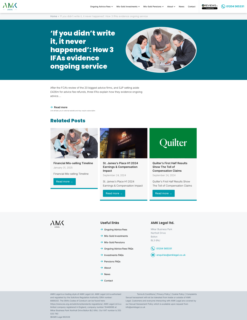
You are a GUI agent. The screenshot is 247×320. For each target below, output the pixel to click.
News (181, 6)
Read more (60, 107)
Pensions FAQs (112, 261)
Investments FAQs (114, 255)
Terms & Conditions (146, 294)
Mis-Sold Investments (127, 6)
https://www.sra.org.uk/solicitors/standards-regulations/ (76, 304)
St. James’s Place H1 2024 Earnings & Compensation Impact (120, 166)
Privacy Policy (163, 294)
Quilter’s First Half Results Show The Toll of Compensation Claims (170, 166)
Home (53, 16)
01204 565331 (235, 6)
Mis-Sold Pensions (152, 6)
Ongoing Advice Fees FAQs (118, 248)
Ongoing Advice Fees (100, 6)
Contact (191, 6)
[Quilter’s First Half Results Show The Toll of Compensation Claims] (173, 142)
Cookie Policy (178, 294)
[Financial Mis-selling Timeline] (74, 142)
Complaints (191, 294)
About (170, 6)
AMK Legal (57, 317)
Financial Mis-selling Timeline (73, 163)
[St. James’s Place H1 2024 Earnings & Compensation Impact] (123, 142)
